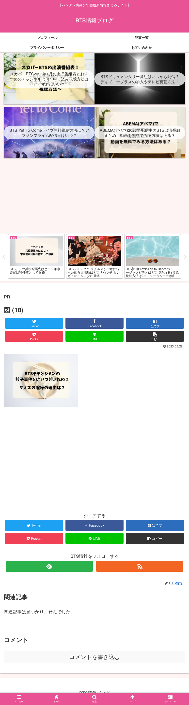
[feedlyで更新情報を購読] (49, 566)
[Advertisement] (94, 196)
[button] (174, 523)
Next (185, 257)
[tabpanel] (33, 256)
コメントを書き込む (94, 657)
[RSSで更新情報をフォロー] (139, 566)
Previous (3, 257)
